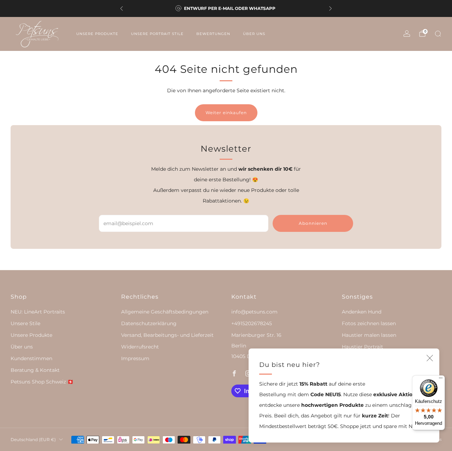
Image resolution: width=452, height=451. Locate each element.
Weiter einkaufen (226, 112)
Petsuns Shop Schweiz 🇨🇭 (42, 382)
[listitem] (226, 8)
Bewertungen (213, 33)
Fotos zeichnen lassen (369, 323)
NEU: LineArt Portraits (38, 312)
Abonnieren (313, 223)
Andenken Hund (361, 312)
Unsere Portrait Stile (157, 33)
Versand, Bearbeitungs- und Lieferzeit (167, 335)
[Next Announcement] (330, 8)
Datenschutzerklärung (149, 323)
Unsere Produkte (97, 33)
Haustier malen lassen (369, 335)
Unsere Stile (25, 323)
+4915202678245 (251, 323)
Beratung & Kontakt (35, 370)
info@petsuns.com (254, 312)
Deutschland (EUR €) (33, 439)
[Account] (406, 33)
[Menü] (440, 379)
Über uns (254, 33)
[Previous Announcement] (121, 8)
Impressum (135, 358)
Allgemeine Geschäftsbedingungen (164, 312)
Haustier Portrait (362, 347)
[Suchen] (437, 33)
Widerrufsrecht (140, 347)
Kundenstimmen (31, 358)
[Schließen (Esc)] (429, 358)
